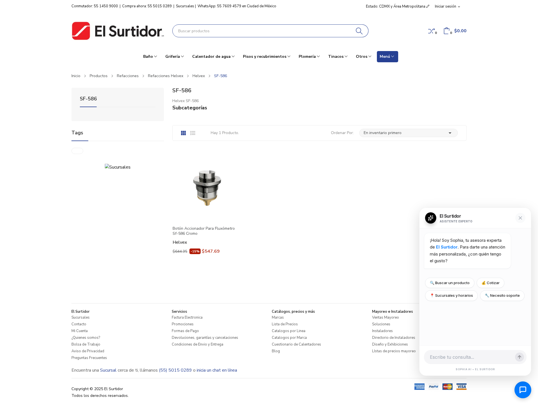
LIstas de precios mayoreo (394, 351)
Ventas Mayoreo (385, 317)
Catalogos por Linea (288, 330)
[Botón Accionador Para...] (206, 187)
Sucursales (185, 6)
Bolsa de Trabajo (85, 344)
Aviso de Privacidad (87, 351)
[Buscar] (359, 30)
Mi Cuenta (79, 330)
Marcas (278, 317)
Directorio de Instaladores (393, 337)
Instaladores (382, 330)
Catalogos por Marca (289, 337)
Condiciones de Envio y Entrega (197, 344)
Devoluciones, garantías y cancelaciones (205, 337)
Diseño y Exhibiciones (390, 344)
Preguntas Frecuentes (89, 357)
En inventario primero (408, 133)
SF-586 (88, 99)
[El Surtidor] (117, 30)
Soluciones (381, 324)
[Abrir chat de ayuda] (522, 389)
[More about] (77, 151)
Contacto (78, 324)
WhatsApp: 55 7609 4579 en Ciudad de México (237, 6)
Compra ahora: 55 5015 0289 (147, 6)
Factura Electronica (187, 317)
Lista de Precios (285, 324)
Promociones (183, 324)
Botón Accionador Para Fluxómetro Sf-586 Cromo (204, 231)
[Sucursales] (118, 167)
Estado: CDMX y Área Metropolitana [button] (396, 6)
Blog (276, 351)
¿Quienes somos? (85, 337)
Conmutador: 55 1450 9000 (94, 6)
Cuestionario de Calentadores (296, 344)
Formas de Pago (185, 330)
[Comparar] (431, 30)
